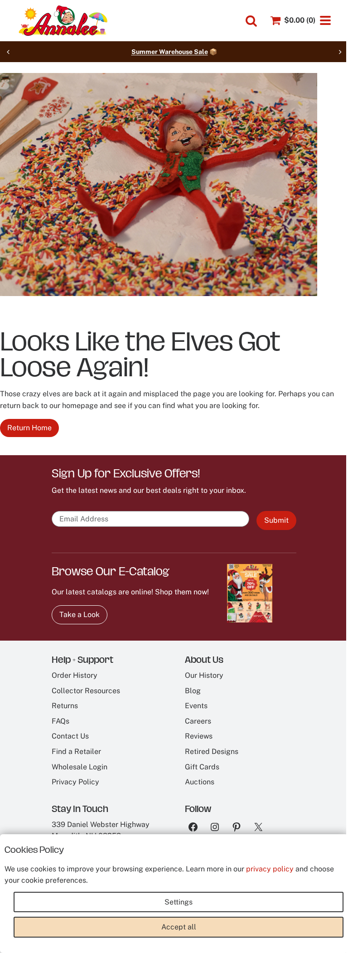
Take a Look (79, 614)
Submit (276, 520)
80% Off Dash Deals (199, 51)
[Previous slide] (8, 52)
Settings (178, 902)
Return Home (29, 427)
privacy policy (270, 869)
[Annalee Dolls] (62, 20)
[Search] (251, 21)
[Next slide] (340, 52)
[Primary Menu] (325, 20)
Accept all (178, 927)
